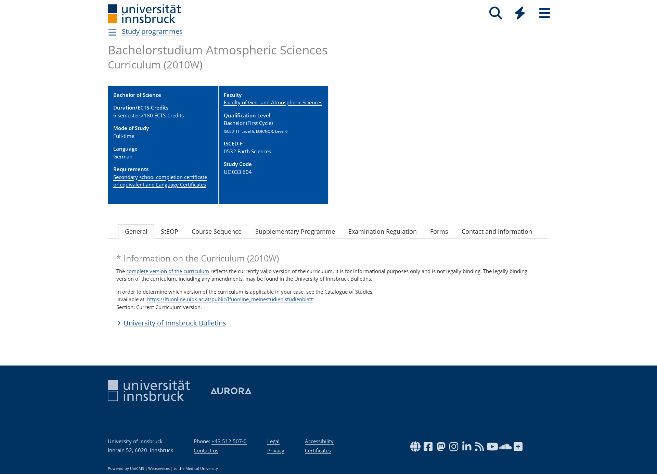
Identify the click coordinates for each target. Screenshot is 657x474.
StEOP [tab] (169, 231)
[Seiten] (544, 13)
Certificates (318, 450)
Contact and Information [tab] (497, 231)
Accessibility (319, 441)
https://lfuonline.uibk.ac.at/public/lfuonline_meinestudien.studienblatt (230, 299)
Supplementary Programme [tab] (295, 231)
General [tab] (136, 231)
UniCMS (137, 468)
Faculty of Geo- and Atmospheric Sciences (273, 102)
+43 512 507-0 (229, 441)
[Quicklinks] (520, 13)
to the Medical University (196, 468)
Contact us (206, 450)
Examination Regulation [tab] (382, 231)
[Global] (520, 14)
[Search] (496, 13)
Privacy (275, 450)
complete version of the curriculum (167, 271)
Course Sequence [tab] (217, 231)
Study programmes (152, 31)
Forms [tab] (439, 231)
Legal (273, 441)
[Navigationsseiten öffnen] (112, 32)
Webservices (159, 468)
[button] (328, 323)
